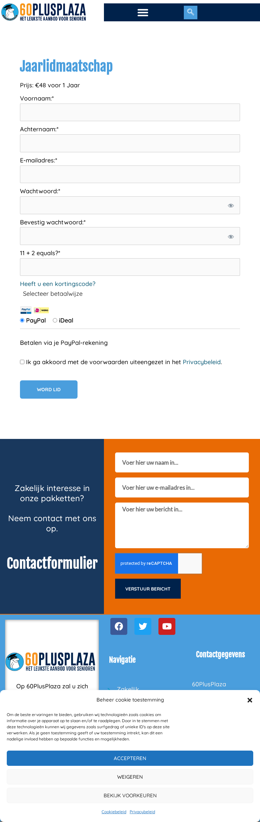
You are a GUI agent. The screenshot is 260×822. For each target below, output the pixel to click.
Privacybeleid (142, 811)
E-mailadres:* (38, 160)
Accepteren (130, 758)
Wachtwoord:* (40, 191)
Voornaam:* (37, 98)
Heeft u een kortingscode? (57, 284)
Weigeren (130, 777)
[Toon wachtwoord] (230, 205)
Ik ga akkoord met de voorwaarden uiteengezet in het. (123, 362)
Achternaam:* (39, 129)
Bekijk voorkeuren (130, 795)
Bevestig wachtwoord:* (53, 222)
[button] (249, 700)
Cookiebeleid (114, 811)
